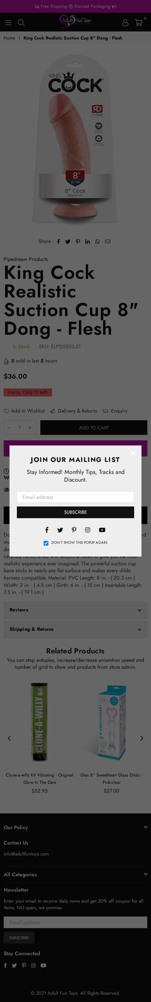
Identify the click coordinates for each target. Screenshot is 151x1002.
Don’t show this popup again (79, 542)
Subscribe (75, 512)
